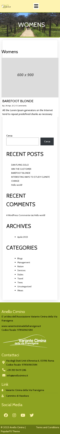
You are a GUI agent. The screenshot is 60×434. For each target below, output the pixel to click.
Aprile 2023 (22, 237)
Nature (20, 266)
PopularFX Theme (10, 431)
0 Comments (20, 105)
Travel (20, 278)
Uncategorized (24, 286)
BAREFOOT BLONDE (20, 173)
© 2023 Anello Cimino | (13, 427)
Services (21, 270)
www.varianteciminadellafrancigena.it (21, 326)
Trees (20, 282)
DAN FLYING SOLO (20, 164)
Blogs (20, 258)
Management (23, 262)
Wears (20, 290)
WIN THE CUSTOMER (21, 169)
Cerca (9, 135)
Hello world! (16, 185)
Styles (20, 274)
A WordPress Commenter (18, 215)
